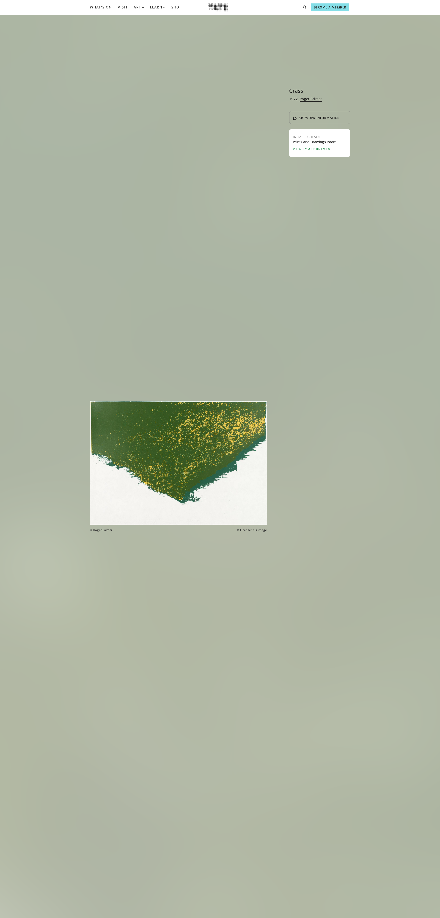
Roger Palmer (311, 99)
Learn (156, 7)
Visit (123, 7)
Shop (176, 7)
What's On (101, 7)
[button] (303, 7)
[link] (161, 530)
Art (137, 7)
